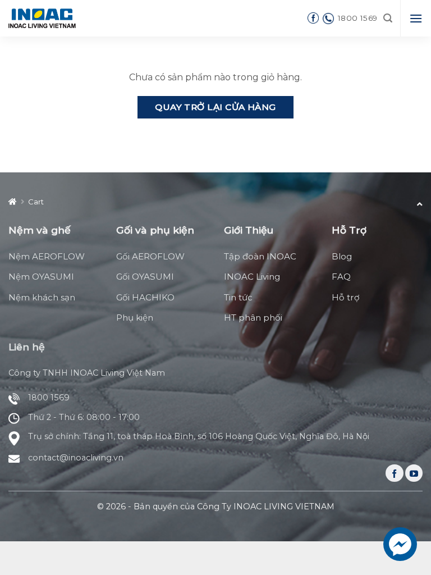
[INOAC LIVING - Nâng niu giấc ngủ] (42, 18)
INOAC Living (252, 276)
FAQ (341, 276)
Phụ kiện (134, 317)
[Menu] (416, 18)
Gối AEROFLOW (150, 256)
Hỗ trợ (346, 297)
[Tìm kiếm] (387, 18)
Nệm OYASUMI (41, 276)
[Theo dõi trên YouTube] (414, 473)
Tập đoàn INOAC (260, 256)
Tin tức (238, 297)
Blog (342, 256)
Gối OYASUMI (145, 276)
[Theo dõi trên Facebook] (394, 473)
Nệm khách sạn (41, 297)
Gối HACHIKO (145, 297)
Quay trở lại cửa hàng (215, 107)
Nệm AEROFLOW (46, 256)
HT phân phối (253, 317)
